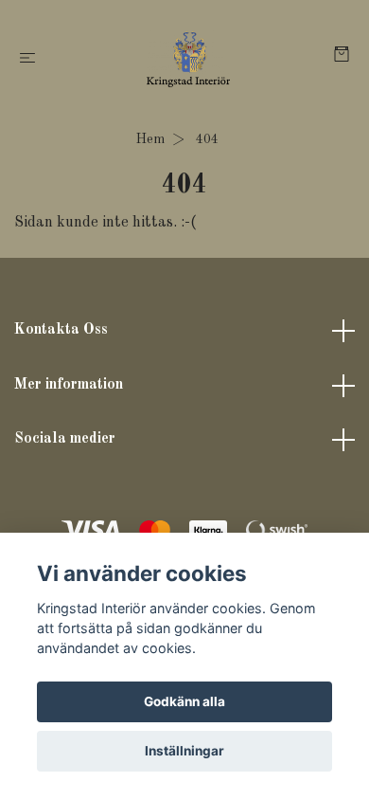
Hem (150, 139)
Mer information (68, 384)
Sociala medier (64, 438)
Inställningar (184, 750)
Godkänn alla (184, 701)
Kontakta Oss (61, 329)
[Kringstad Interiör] (188, 58)
